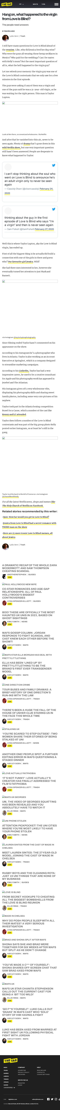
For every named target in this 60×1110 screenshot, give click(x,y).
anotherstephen (16, 575)
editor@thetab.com (37, 1099)
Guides (32, 575)
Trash (22, 36)
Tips (43, 4)
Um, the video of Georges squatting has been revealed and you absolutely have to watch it (29, 804)
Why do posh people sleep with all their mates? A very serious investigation (28, 923)
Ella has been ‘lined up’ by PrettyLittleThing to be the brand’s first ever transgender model (27, 667)
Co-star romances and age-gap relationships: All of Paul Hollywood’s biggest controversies (25, 593)
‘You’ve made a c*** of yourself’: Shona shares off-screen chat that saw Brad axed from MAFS (29, 967)
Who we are (41, 1070)
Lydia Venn (13, 36)
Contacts (41, 1072)
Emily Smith (13, 622)
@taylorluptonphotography (25, 337)
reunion (10, 49)
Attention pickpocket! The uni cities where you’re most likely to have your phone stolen (29, 828)
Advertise (22, 1070)
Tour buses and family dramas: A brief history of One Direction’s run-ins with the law (26, 692)
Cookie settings (43, 1074)
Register (21, 1083)
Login (20, 1085)
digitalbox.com (12, 1099)
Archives (21, 1074)
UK (9, 577)
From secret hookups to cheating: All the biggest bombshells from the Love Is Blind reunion (28, 899)
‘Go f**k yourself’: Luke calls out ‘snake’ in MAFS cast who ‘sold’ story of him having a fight (27, 1012)
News (24, 622)
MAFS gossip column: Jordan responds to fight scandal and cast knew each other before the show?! (28, 637)
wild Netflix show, (11, 147)
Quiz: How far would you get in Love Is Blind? (26, 517)
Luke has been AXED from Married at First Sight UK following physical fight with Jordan (29, 1032)
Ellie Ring (12, 811)
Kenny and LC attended (14, 414)
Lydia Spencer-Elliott (19, 601)
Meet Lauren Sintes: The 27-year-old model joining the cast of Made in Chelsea (29, 855)
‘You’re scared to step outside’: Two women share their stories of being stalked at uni (29, 736)
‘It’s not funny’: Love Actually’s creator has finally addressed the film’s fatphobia (29, 781)
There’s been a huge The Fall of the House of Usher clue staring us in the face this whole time (29, 713)
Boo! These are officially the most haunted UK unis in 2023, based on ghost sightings (28, 615)
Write (35, 4)
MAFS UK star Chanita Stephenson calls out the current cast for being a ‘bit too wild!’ (27, 991)
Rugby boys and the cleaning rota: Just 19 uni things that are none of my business (28, 876)
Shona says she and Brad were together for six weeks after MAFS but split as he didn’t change (29, 947)
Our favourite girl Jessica (20, 261)
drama (26, 143)
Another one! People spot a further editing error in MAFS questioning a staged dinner (30, 757)
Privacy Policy (23, 1072)
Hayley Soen (14, 645)
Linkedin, (24, 370)
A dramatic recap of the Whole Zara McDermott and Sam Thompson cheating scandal (29, 568)
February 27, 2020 (44, 229)
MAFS (25, 645)
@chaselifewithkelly (10, 496)
